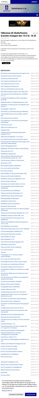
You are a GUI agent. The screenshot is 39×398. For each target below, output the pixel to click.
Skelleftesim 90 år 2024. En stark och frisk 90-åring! (14, 148)
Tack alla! (3, 252)
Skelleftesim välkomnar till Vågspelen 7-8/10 (13, 178)
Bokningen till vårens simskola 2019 (10, 317)
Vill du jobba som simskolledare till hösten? (13, 264)
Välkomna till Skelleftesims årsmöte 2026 (12, 89)
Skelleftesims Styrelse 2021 (8, 244)
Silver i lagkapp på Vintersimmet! (10, 86)
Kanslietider (4, 372)
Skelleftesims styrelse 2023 (8, 201)
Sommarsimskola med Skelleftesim (10, 190)
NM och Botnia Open (6, 356)
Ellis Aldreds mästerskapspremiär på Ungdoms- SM (15, 73)
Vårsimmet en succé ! (6, 125)
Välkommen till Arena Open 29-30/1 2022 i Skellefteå (15, 229)
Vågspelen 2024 (5, 130)
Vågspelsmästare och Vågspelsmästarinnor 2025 (14, 102)
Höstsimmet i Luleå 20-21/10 (8, 337)
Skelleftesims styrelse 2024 (8, 153)
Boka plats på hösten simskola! (9, 118)
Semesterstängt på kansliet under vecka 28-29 (13, 292)
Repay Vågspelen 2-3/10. (7, 239)
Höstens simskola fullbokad (8, 181)
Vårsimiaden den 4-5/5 (7, 151)
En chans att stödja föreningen (9, 349)
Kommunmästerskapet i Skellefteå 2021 (12, 231)
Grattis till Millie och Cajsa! (8, 236)
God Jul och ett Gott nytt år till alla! (10, 168)
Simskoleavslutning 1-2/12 (8, 323)
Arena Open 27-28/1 (6, 163)
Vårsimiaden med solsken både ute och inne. (13, 184)
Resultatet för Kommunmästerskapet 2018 (12, 314)
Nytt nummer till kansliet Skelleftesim (11, 176)
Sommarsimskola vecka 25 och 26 (10, 83)
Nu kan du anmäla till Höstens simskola (11, 351)
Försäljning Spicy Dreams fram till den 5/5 (12, 308)
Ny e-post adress (5, 375)
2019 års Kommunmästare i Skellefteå (11, 281)
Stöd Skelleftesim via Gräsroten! (9, 226)
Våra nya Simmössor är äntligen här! (10, 301)
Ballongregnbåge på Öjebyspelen (10, 198)
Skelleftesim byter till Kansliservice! (10, 203)
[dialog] (19, 387)
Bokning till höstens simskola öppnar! (11, 76)
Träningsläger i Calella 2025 (8, 109)
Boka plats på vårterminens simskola (11, 234)
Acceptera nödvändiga (16, 394)
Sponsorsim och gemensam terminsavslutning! (14, 298)
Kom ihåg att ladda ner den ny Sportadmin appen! (14, 139)
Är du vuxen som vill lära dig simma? (11, 259)
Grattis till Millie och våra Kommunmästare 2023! (14, 173)
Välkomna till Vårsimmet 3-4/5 (9, 127)
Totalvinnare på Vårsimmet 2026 (9, 78)
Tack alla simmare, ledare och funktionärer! (12, 160)
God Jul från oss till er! (7, 249)
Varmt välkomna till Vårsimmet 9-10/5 (11, 81)
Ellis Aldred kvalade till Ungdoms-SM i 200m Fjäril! (14, 91)
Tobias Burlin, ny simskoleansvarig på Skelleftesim (14, 111)
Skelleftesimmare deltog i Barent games (12, 196)
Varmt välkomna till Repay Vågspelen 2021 (12, 242)
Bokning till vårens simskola (8, 206)
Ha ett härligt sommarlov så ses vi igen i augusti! (14, 261)
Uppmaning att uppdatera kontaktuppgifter (12, 330)
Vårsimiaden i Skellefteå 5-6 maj (9, 362)
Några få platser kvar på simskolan (10, 370)
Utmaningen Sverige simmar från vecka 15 (12, 267)
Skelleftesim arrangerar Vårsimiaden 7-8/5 (12, 215)
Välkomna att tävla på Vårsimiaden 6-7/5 (12, 193)
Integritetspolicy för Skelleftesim (10, 354)
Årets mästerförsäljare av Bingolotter (11, 165)
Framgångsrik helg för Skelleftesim (10, 286)
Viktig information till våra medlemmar (11, 247)
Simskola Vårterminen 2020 (8, 289)
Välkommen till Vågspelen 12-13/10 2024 (12, 136)
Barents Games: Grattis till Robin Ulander (12, 364)
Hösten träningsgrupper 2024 (9, 146)
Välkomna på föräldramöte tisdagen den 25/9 (13, 343)
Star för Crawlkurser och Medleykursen (11, 367)
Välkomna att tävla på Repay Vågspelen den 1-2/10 (14, 213)
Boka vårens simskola (7, 171)
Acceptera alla (30, 394)
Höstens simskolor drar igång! (9, 346)
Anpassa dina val (7, 390)
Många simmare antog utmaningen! (10, 284)
